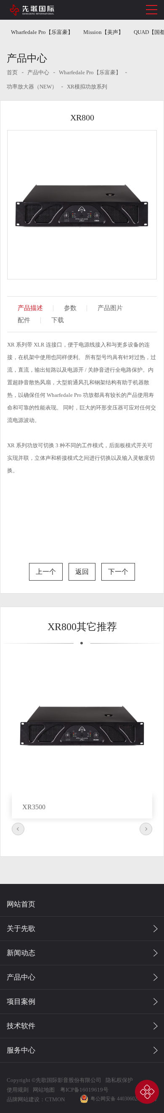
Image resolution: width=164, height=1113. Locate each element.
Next (146, 829)
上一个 (46, 571)
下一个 (118, 571)
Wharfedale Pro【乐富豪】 (42, 32)
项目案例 (21, 1002)
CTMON (55, 1099)
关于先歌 (21, 929)
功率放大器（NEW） (32, 86)
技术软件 (21, 1026)
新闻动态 (21, 953)
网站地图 (44, 1090)
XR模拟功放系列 (87, 86)
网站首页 (21, 904)
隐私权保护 (119, 1080)
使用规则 (18, 1090)
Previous (18, 829)
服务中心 (21, 1050)
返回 (82, 571)
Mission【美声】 (103, 32)
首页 (12, 72)
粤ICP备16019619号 (83, 1090)
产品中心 (38, 72)
